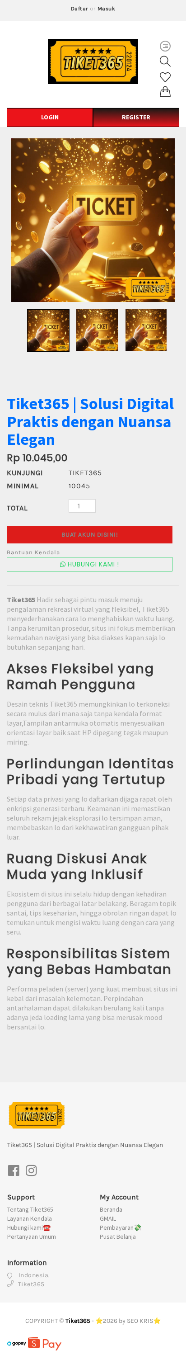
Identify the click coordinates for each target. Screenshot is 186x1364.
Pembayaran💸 (120, 1227)
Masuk (107, 8)
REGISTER (136, 117)
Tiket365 (77, 1321)
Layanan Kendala (29, 1218)
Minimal (22, 485)
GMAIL (108, 1218)
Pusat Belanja (118, 1236)
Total (17, 508)
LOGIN (50, 117)
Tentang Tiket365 (30, 1209)
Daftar (79, 8)
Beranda (111, 1209)
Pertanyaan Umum (31, 1236)
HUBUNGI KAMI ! (92, 564)
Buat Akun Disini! (89, 534)
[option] (93, 220)
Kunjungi (25, 472)
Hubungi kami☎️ (29, 1227)
